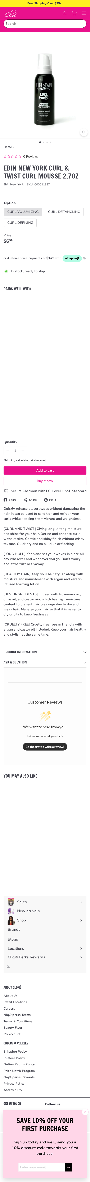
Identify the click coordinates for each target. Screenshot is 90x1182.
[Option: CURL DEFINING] (39, 302)
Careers (9, 1008)
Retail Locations (15, 1002)
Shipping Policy (15, 1051)
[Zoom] (84, 132)
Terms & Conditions (18, 1021)
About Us (10, 996)
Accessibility (13, 1090)
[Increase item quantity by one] (23, 451)
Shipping (9, 460)
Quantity (10, 442)
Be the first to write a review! (45, 746)
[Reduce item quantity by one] (8, 451)
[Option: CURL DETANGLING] (34, 302)
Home (8, 147)
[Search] (82, 24)
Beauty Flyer (13, 1028)
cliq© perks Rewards (19, 1077)
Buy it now (45, 481)
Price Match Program (19, 1071)
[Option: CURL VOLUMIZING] (29, 302)
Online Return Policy (19, 1064)
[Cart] (74, 13)
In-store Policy (14, 1058)
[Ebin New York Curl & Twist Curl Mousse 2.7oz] (45, 314)
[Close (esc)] (85, 1112)
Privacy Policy (14, 1084)
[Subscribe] (68, 1167)
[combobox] (45, 24)
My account (12, 1034)
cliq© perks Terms (17, 1015)
